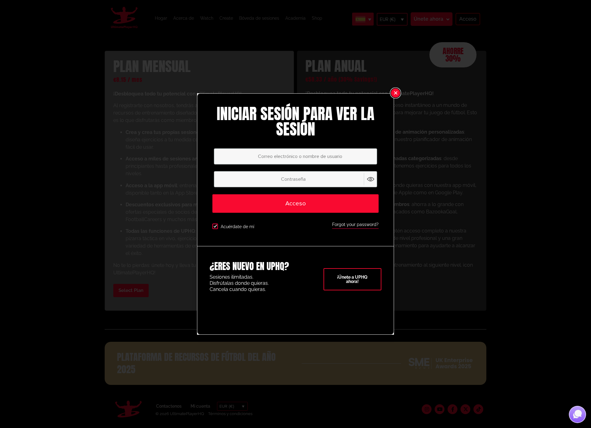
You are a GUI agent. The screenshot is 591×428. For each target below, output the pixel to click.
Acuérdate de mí (237, 226)
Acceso (295, 203)
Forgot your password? (355, 224)
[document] (295, 214)
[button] (395, 93)
